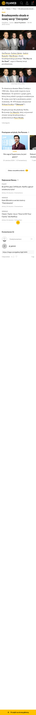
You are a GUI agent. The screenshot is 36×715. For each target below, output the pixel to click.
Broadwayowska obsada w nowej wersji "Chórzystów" (26, 9)
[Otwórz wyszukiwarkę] (21, 3)
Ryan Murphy (19, 117)
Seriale (5, 197)
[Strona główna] (3, 9)
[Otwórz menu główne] (32, 3)
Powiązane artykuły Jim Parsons (14, 132)
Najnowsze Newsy (9, 180)
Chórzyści (19, 104)
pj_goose (12, 246)
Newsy (8, 9)
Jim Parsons (6, 53)
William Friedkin (8, 104)
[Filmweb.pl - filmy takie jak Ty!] (9, 3)
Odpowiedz (6, 256)
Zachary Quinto (16, 53)
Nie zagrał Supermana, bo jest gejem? (14, 155)
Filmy (14, 9)
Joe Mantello (14, 112)
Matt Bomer (13, 56)
